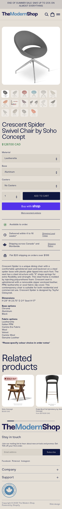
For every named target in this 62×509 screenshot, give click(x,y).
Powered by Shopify (11, 505)
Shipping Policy (52, 245)
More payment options (31, 213)
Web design (55, 504)
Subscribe (51, 452)
